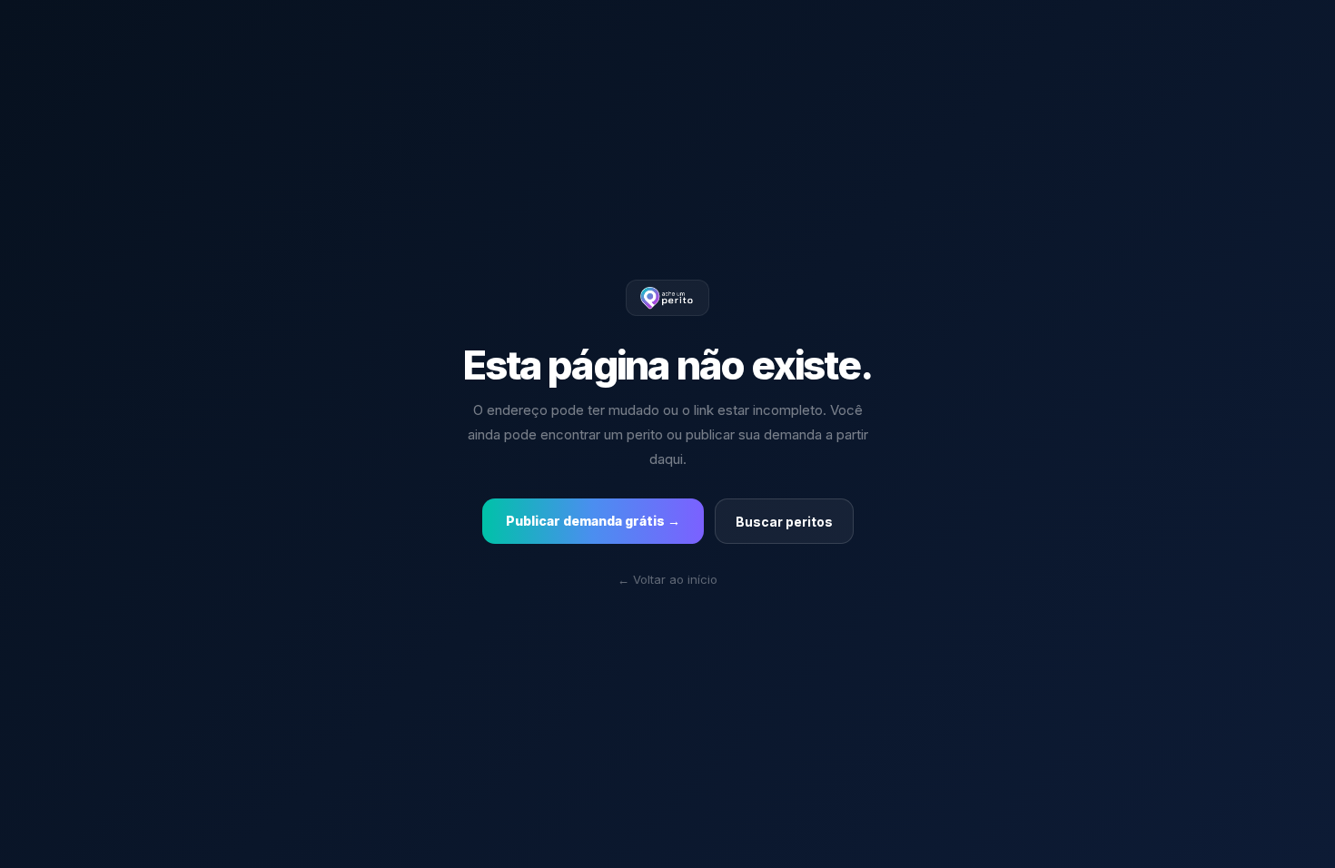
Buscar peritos (784, 521)
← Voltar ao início (667, 579)
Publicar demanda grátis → (593, 520)
